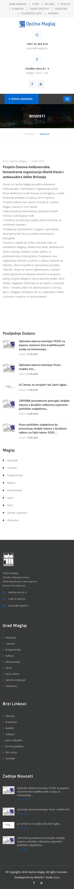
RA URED (50, 4)
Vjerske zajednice (17, 512)
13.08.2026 (32, 437)
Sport (10, 497)
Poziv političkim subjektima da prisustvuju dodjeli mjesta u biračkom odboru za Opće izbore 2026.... (43, 428)
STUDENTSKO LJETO (31, 13)
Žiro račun (11, 752)
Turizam (12, 467)
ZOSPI (35, 4)
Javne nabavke (13, 740)
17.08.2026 (32, 389)
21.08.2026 (32, 354)
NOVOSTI (65, 4)
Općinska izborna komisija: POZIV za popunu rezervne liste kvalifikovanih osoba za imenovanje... (42, 345)
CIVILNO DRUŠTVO (39, 9)
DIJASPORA (61, 9)
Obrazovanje (14, 490)
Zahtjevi (10, 734)
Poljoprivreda (15, 475)
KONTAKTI (53, 13)
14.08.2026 (32, 413)
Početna (30, 134)
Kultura (11, 482)
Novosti (44, 134)
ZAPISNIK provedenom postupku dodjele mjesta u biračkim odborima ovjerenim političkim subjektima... (44, 404)
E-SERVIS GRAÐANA (21, 99)
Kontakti (10, 758)
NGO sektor (12, 674)
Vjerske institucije (15, 680)
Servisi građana (14, 746)
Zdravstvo (13, 520)
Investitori (11, 722)
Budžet (9, 728)
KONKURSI (18, 9)
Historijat (12, 460)
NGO (10, 505)
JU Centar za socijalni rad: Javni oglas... (43, 384)
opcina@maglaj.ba (37, 48)
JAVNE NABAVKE (17, 4)
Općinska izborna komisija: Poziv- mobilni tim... (40, 367)
